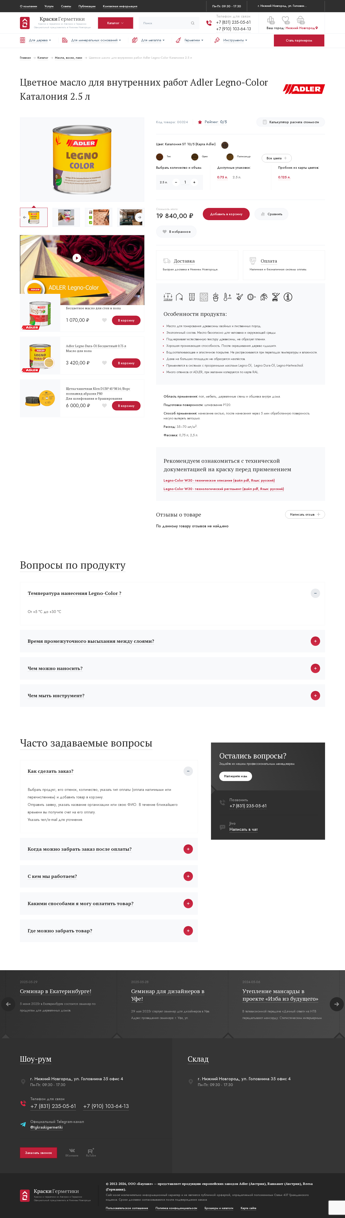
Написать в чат (244, 829)
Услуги (49, 6)
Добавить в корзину (226, 214)
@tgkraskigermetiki (46, 1127)
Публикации (87, 6)
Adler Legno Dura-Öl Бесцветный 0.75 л (96, 346)
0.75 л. (222, 177)
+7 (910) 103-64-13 (233, 29)
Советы (66, 6)
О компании (28, 6)
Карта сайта (248, 1208)
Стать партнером (299, 40)
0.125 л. (284, 177)
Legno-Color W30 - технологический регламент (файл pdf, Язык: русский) (224, 488)
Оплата (269, 261)
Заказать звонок (38, 1152)
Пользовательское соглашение (127, 1208)
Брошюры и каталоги (219, 1208)
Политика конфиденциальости (176, 1208)
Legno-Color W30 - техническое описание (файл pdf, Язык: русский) (219, 480)
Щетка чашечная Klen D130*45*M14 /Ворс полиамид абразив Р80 (98, 391)
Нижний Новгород (300, 28)
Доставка (184, 261)
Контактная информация (120, 6)
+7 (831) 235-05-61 (233, 22)
